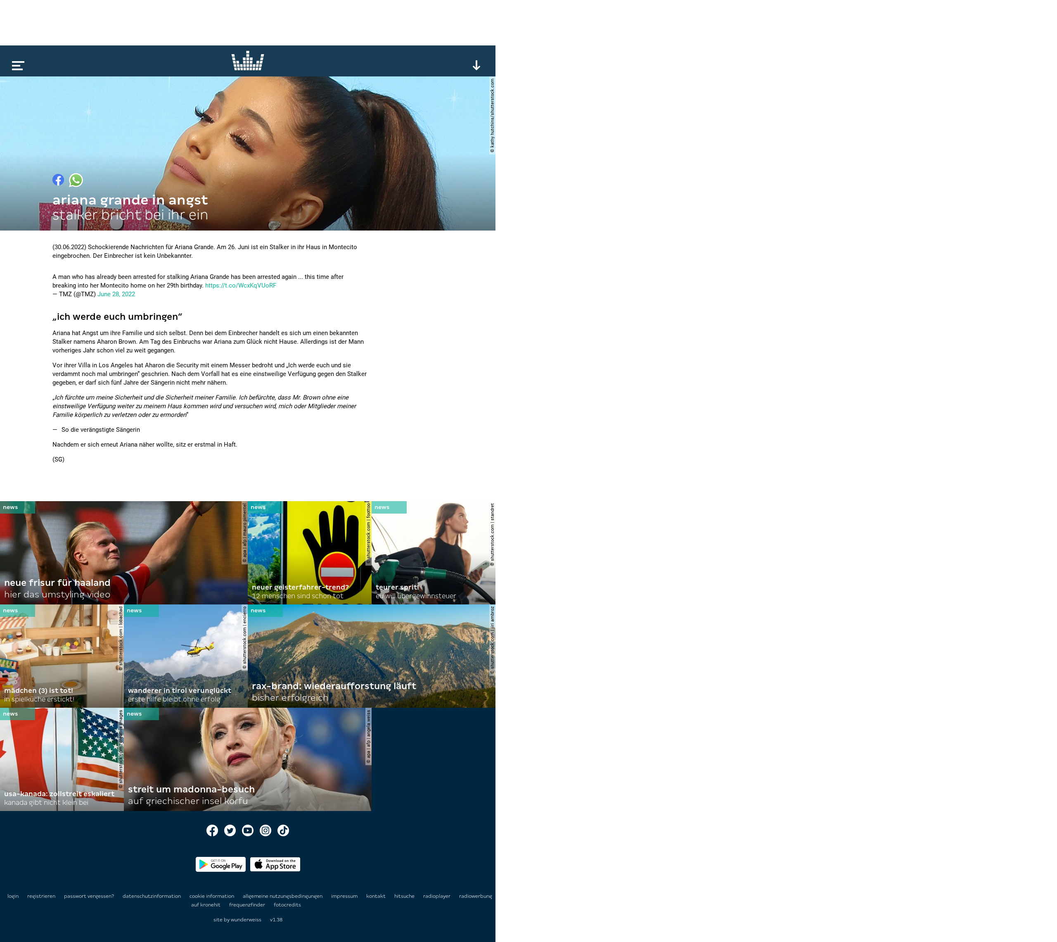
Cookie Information (212, 896)
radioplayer (437, 896)
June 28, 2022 (116, 294)
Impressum (345, 896)
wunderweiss (246, 920)
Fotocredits (287, 905)
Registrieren (41, 896)
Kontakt (376, 896)
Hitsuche (405, 896)
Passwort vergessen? (89, 896)
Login (13, 896)
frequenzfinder (247, 905)
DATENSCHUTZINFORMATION (152, 896)
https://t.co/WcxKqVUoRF (240, 285)
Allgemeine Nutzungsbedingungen (283, 896)
